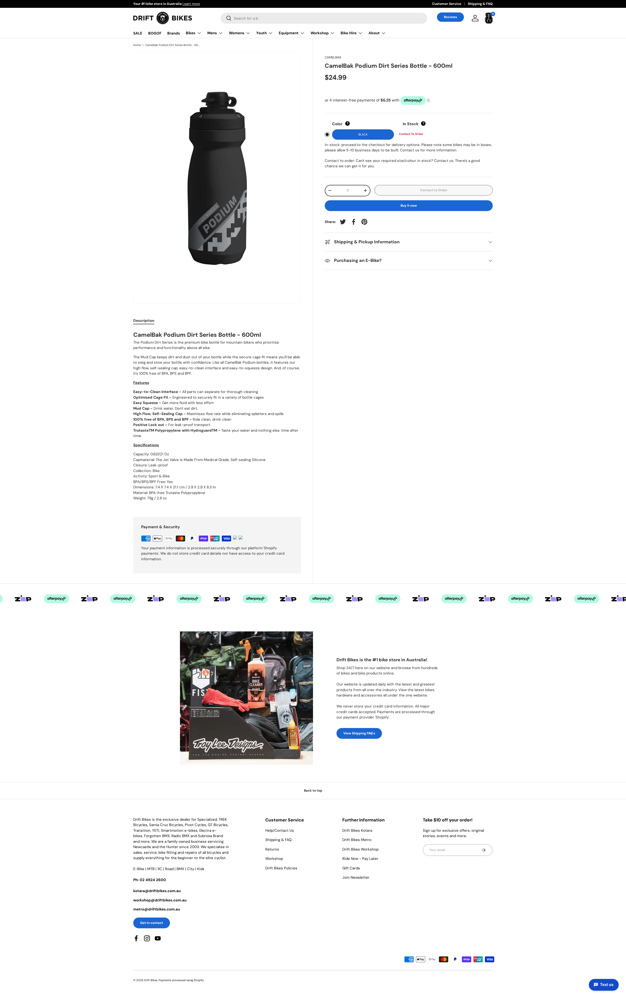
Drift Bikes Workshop (360, 849)
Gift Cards (351, 868)
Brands (173, 33)
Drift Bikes (150, 980)
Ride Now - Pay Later (360, 858)
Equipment (289, 33)
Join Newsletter (355, 877)
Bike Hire (349, 33)
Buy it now (409, 205)
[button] (488, 18)
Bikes (190, 33)
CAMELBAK (333, 57)
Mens (212, 33)
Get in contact (151, 923)
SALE (137, 33)
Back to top (313, 790)
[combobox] (324, 18)
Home (137, 45)
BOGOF (154, 33)
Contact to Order (433, 190)
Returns (272, 849)
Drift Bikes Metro (356, 839)
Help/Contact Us (279, 830)
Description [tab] (143, 320)
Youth (261, 33)
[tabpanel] (217, 417)
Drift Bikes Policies (281, 868)
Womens (236, 33)
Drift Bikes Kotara (357, 830)
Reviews (450, 17)
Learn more (191, 4)
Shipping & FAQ (480, 4)
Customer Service (446, 4)
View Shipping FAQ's (359, 733)
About (374, 33)
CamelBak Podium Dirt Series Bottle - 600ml (172, 45)
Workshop (320, 33)
